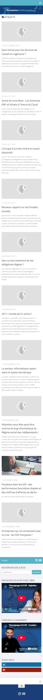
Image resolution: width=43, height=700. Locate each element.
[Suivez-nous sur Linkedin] (36, 560)
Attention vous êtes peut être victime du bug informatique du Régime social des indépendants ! (20, 428)
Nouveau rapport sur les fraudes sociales (20, 209)
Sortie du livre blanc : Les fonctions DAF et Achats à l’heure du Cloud (21, 102)
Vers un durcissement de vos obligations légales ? (18, 262)
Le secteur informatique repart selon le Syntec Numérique (19, 370)
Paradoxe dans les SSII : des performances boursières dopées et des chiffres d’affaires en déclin (21, 488)
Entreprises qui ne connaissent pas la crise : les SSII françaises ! (21, 533)
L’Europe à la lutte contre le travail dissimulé (21, 150)
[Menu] (40, 3)
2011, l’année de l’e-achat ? (17, 314)
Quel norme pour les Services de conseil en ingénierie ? (19, 52)
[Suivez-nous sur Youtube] (40, 560)
